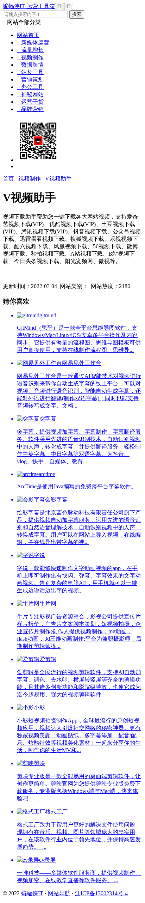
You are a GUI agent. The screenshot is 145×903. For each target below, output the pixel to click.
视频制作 (30, 57)
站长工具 (30, 72)
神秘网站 (30, 94)
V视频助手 (58, 179)
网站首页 (28, 35)
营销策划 (30, 80)
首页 (8, 179)
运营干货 (30, 102)
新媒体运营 (33, 42)
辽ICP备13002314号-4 (101, 893)
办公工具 (30, 87)
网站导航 (59, 893)
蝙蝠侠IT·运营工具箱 (29, 6)
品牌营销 (30, 109)
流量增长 (30, 50)
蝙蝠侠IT (32, 893)
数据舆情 (30, 65)
